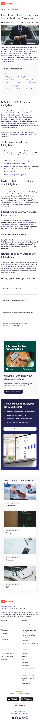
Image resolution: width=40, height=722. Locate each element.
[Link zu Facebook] (13, 718)
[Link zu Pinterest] (20, 718)
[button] (37, 4)
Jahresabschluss (16, 49)
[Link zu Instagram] (16, 718)
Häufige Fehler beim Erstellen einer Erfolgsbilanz (19, 89)
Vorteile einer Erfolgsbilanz (13, 86)
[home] (7, 4)
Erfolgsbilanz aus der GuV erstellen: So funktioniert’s (20, 83)
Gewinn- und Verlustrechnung (22, 134)
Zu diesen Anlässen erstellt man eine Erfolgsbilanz (20, 80)
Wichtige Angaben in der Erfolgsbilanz (16, 77)
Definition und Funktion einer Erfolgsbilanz (17, 74)
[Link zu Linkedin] (27, 718)
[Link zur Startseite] (7, 601)
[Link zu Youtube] (23, 718)
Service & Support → (8, 606)
